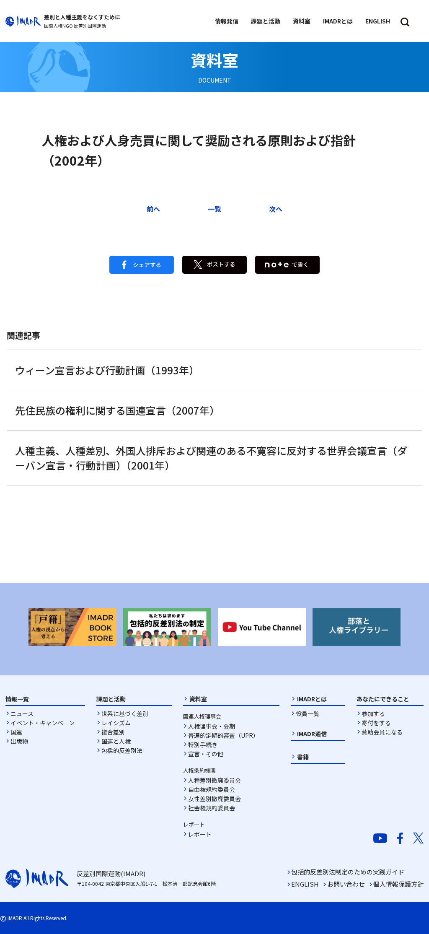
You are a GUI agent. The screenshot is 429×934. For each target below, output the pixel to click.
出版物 (19, 741)
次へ (275, 209)
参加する (373, 713)
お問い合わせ (346, 884)
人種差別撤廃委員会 (214, 780)
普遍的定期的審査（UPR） (223, 735)
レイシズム (116, 723)
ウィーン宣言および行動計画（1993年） (107, 370)
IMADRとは (312, 699)
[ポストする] (214, 264)
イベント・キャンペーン (42, 723)
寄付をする (376, 723)
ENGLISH (305, 884)
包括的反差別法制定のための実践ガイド (347, 871)
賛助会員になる (382, 732)
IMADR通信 (312, 733)
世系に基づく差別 (124, 713)
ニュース (22, 713)
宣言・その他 (205, 754)
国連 (16, 732)
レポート (200, 834)
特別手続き (202, 744)
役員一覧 (307, 713)
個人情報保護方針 (398, 884)
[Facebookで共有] (141, 264)
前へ (153, 209)
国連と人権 (116, 741)
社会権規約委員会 (211, 808)
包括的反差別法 (121, 750)
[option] (72, 627)
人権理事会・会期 (211, 726)
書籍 (303, 756)
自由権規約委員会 (211, 789)
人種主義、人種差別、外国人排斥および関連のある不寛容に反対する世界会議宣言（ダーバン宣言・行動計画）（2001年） (211, 457)
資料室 (198, 699)
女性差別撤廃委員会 (214, 798)
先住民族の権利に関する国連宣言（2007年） (117, 410)
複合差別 (113, 732)
